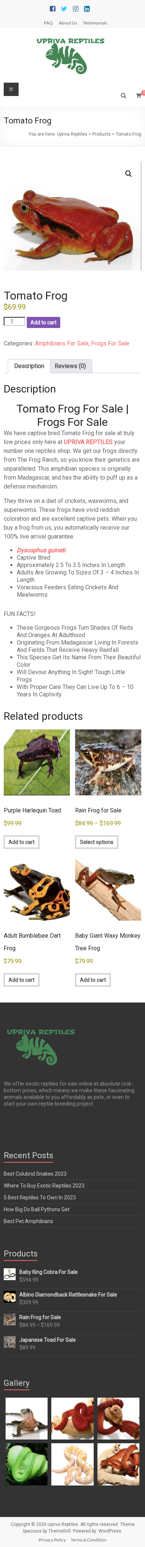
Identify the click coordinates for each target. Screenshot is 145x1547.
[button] (128, 173)
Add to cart (43, 322)
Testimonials (95, 22)
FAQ (48, 22)
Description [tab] (29, 366)
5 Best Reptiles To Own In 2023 (40, 1197)
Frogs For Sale (110, 343)
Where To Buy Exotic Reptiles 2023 (44, 1186)
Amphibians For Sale (61, 343)
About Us (68, 22)
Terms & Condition (89, 1540)
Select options (96, 842)
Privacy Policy (52, 1540)
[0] (138, 95)
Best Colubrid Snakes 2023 (35, 1174)
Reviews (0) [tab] (70, 366)
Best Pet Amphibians (28, 1221)
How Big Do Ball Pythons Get (37, 1209)
